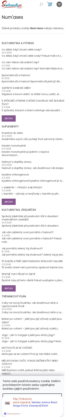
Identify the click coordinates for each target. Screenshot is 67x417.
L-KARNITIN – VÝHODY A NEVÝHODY (22, 187)
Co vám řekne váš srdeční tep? (20, 62)
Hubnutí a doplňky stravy (16, 162)
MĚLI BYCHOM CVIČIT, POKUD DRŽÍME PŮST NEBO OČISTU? (30, 362)
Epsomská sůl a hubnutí (16, 75)
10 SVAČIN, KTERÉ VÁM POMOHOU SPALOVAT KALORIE (32, 261)
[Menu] (59, 4)
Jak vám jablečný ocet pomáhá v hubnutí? (27, 232)
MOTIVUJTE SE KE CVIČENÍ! (17, 348)
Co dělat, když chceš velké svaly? (22, 49)
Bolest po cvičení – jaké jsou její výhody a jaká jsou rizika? (32, 320)
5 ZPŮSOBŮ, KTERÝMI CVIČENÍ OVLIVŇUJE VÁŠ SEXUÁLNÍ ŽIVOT (33, 102)
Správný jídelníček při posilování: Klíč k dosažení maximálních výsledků (30, 218)
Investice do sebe (12, 133)
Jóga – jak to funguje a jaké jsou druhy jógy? (28, 335)
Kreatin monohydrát (14, 145)
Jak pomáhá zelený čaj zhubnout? (22, 248)
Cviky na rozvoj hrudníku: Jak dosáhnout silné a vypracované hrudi (30, 304)
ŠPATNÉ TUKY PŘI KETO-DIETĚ (18, 274)
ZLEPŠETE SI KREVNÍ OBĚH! (16, 88)
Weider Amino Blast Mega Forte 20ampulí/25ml (35, 406)
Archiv (8, 118)
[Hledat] (41, 4)
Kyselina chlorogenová (15, 174)
